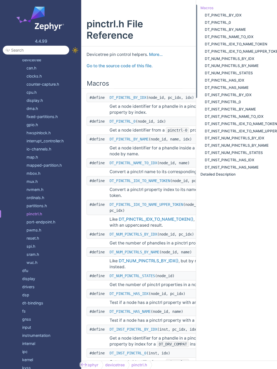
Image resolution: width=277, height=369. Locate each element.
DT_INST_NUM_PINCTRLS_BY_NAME (237, 145)
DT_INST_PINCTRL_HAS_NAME (232, 167)
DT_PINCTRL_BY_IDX (128, 97)
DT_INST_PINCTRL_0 (128, 353)
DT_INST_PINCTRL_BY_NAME (230, 109)
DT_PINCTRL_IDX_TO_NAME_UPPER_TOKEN (146, 204)
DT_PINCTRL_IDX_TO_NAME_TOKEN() (156, 219)
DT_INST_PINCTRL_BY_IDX (133, 329)
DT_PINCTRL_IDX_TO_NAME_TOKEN (140, 181)
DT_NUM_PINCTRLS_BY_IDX (133, 234)
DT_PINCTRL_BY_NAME (129, 139)
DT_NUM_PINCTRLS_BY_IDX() (149, 260)
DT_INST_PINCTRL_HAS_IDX (229, 160)
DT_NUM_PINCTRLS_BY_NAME (134, 252)
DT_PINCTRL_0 (123, 121)
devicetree (115, 365)
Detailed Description (218, 174)
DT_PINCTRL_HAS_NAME (130, 311)
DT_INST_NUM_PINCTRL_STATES (234, 152)
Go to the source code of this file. (120, 65)
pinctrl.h (139, 365)
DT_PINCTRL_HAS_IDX (129, 293)
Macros (206, 8)
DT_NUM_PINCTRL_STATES (132, 276)
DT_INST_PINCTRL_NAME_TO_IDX (234, 116)
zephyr (91, 365)
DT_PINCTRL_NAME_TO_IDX (133, 163)
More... (156, 54)
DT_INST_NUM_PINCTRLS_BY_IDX (234, 138)
